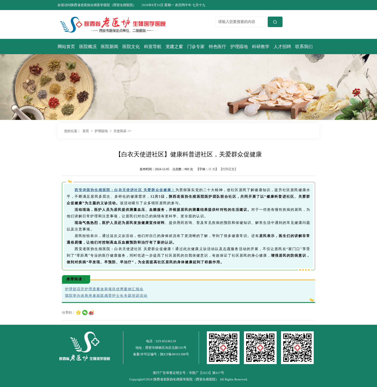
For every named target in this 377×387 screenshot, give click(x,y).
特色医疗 (217, 46)
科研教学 (260, 46)
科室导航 (152, 46)
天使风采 (120, 131)
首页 (85, 131)
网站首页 (66, 46)
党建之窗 (174, 46)
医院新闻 (109, 46)
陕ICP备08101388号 (174, 354)
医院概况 (88, 46)
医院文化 (131, 46)
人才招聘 (282, 46)
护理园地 (239, 46)
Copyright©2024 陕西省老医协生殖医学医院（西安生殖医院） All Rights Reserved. (188, 379)
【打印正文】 (228, 169)
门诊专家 (196, 46)
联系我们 (304, 46)
